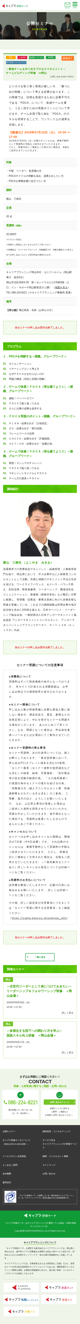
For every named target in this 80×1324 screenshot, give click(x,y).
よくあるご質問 (10, 1165)
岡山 (11, 57)
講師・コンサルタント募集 (55, 1156)
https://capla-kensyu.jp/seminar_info (39, 918)
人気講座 (22, 57)
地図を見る (61, 287)
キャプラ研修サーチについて (16, 1142)
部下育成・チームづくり (16, 62)
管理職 (50, 57)
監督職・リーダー (36, 57)
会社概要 (7, 1173)
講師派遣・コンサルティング (56, 1131)
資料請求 (7, 1182)
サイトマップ (49, 1165)
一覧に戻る (40, 957)
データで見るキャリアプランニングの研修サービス (60, 1144)
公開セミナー (9, 1131)
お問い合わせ (67, 7)
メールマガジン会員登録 (14, 1156)
